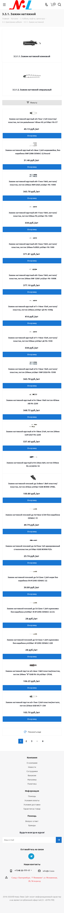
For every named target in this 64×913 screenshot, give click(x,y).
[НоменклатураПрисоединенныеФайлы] (33, 113)
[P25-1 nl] (33, 540)
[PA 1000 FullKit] (33, 207)
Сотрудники (32, 771)
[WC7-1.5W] (33, 696)
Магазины (32, 780)
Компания (32, 757)
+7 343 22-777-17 (22, 870)
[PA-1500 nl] (33, 363)
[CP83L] (33, 477)
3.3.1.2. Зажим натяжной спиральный (32, 90)
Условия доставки (32, 805)
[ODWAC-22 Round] (33, 144)
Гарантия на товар (32, 809)
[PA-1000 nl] (33, 175)
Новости (32, 767)
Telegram (31, 856)
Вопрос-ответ (32, 821)
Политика (32, 784)
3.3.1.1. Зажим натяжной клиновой (32, 56)
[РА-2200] (33, 394)
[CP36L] (33, 665)
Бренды (32, 825)
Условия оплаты (32, 800)
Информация (32, 791)
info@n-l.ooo (48, 871)
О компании (32, 763)
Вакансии (32, 775)
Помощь (32, 796)
